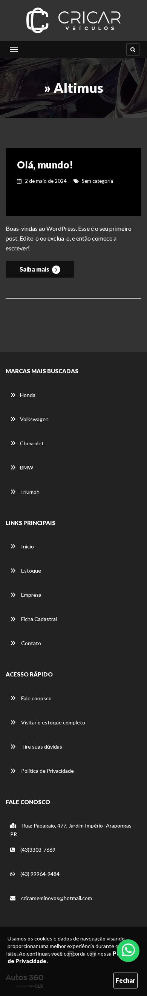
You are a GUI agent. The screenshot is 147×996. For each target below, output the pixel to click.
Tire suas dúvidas (41, 746)
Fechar (125, 980)
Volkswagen (34, 419)
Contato (30, 643)
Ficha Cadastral (38, 619)
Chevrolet (32, 443)
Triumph (30, 491)
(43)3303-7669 (37, 849)
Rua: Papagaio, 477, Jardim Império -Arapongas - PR (72, 829)
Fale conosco (36, 698)
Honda (27, 395)
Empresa (30, 594)
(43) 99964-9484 (39, 874)
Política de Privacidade (47, 770)
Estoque (30, 570)
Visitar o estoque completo (52, 722)
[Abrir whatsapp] (128, 950)
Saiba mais (35, 269)
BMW (26, 467)
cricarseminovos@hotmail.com (56, 898)
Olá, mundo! (45, 165)
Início (27, 546)
